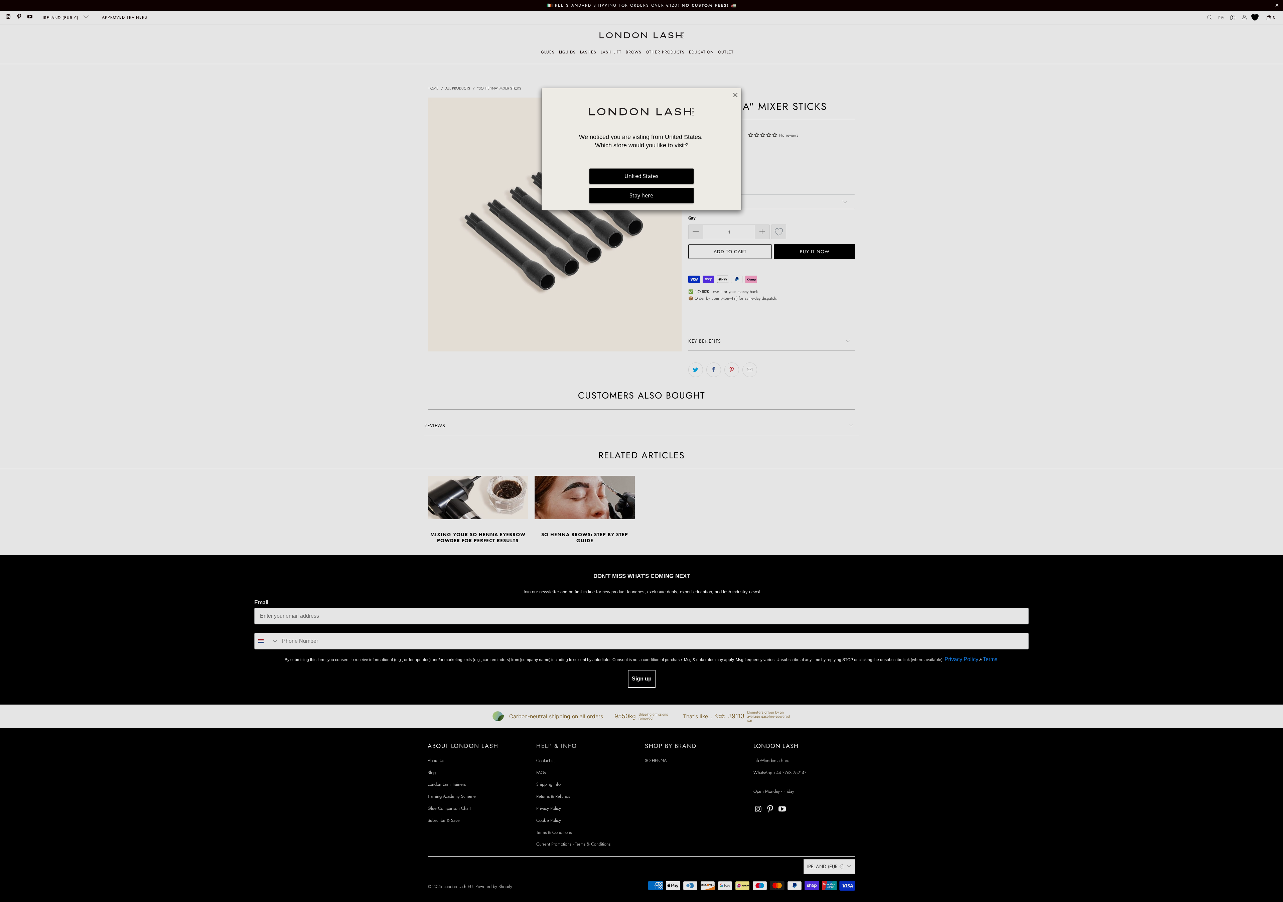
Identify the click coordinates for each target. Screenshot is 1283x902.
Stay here (641, 195)
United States (641, 176)
